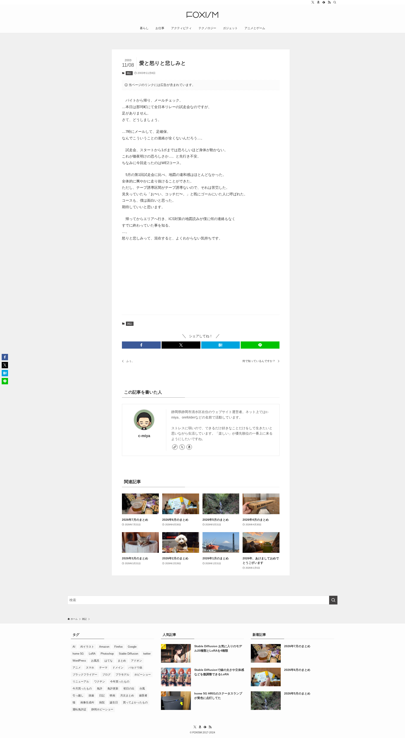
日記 (102, 695)
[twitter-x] (313, 2)
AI (74, 646)
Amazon (104, 646)
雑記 (129, 73)
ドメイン (117, 667)
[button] (141, 345)
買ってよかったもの (135, 702)
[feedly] (324, 2)
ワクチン (99, 681)
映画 (112, 695)
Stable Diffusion (128, 653)
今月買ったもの (82, 688)
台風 (142, 688)
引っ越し (78, 695)
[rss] (329, 2)
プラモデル (122, 674)
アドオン (136, 660)
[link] (175, 447)
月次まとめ (127, 695)
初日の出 (128, 688)
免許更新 (112, 688)
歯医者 (143, 695)
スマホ (90, 667)
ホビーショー (142, 674)
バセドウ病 (135, 667)
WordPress (79, 660)
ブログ (106, 674)
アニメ (77, 667)
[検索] (335, 2)
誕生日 (114, 702)
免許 (99, 688)
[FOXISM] (202, 15)
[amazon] (318, 2)
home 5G (78, 653)
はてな (108, 660)
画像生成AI (87, 702)
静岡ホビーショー (102, 709)
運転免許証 (79, 709)
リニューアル (81, 681)
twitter (147, 653)
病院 (102, 702)
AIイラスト (87, 646)
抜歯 (91, 695)
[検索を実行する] (333, 600)
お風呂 (95, 660)
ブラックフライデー (85, 674)
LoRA (92, 653)
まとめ (122, 660)
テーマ (103, 667)
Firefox (118, 646)
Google (132, 646)
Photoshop (107, 653)
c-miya (144, 436)
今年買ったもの (119, 681)
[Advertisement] (200, 278)
